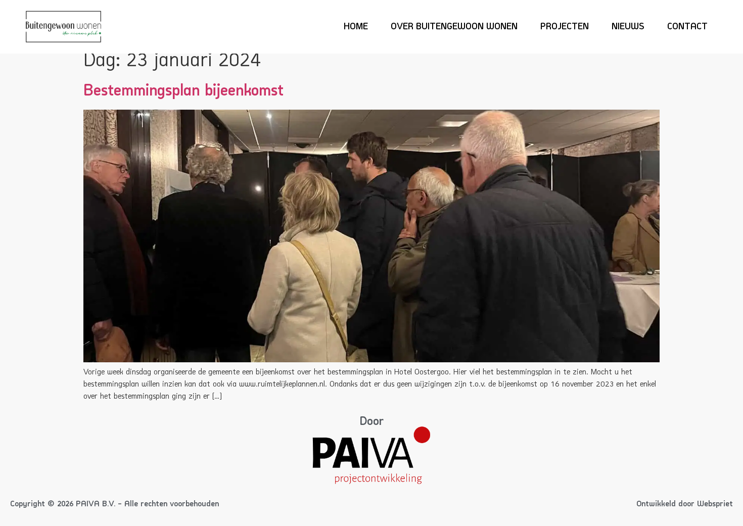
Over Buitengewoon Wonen (454, 27)
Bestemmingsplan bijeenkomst (183, 91)
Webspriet (715, 504)
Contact (687, 27)
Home (356, 27)
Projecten (564, 27)
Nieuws (628, 27)
